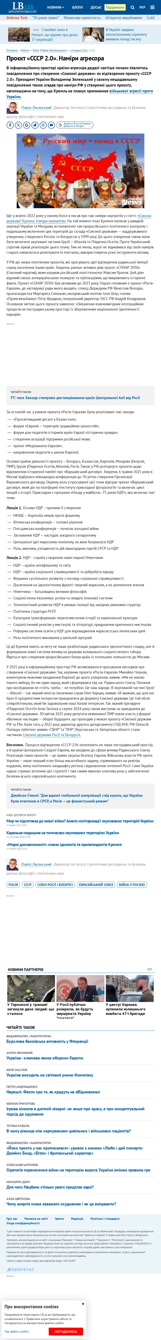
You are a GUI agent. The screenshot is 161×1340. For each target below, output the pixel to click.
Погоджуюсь (66, 1331)
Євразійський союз (96, 884)
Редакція (77, 1219)
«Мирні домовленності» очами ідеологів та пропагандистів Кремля (64, 844)
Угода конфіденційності (23, 1223)
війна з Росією (132, 884)
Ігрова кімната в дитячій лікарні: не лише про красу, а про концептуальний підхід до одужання (75, 1111)
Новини (54, 7)
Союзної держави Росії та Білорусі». (52, 734)
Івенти (59, 1219)
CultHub (153, 17)
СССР (27, 884)
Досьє (96, 7)
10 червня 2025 (79, 50)
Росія (13, 884)
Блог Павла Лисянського (50, 50)
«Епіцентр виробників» (123, 17)
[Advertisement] (80, 353)
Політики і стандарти (105, 1219)
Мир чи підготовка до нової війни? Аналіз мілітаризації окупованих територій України (79, 821)
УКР (142, 7)
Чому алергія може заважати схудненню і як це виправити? (61, 1204)
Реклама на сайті (36, 1219)
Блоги (77, 7)
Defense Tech (16, 17)
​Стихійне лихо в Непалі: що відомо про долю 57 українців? (55, 34)
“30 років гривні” (45, 17)
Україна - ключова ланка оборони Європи (44, 1058)
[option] (43, 34)
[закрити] (83, 1303)
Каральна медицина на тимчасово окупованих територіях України (62, 832)
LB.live (84, 22)
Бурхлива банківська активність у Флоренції (47, 1041)
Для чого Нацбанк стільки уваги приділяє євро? (50, 1187)
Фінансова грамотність (82, 17)
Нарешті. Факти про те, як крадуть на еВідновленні (53, 1092)
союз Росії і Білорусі (55, 884)
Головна (11, 50)
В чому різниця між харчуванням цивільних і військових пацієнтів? (68, 1131)
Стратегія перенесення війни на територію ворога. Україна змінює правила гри (78, 1170)
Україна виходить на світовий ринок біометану (49, 1075)
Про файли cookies (17, 1331)
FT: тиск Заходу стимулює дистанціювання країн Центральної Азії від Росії (75, 397)
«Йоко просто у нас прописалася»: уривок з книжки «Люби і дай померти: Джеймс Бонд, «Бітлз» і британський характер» (74, 1150)
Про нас (11, 1219)
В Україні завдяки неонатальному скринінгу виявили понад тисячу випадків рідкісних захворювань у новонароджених (126, 41)
